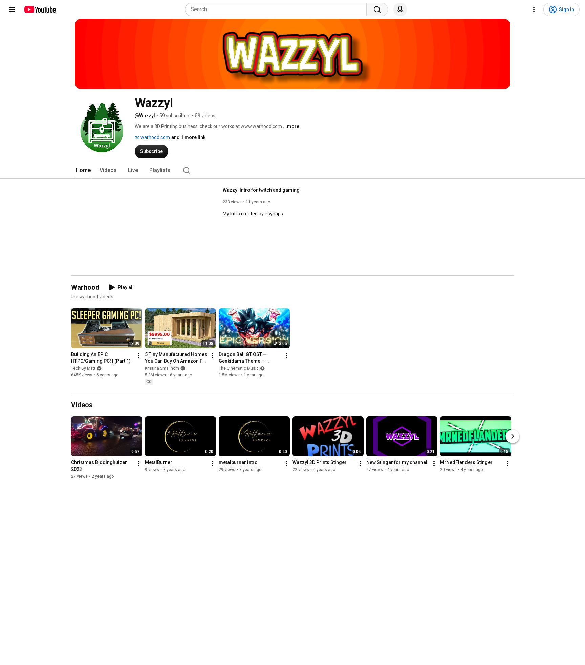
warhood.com (154, 137)
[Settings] (534, 9)
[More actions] (139, 355)
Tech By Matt (83, 368)
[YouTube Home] (40, 9)
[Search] (377, 9)
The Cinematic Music (239, 368)
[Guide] (12, 9)
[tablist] (292, 170)
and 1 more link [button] (188, 137)
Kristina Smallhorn (162, 368)
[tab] (83, 170)
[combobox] (278, 9)
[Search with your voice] (400, 9)
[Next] (512, 436)
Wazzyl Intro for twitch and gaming (261, 190)
